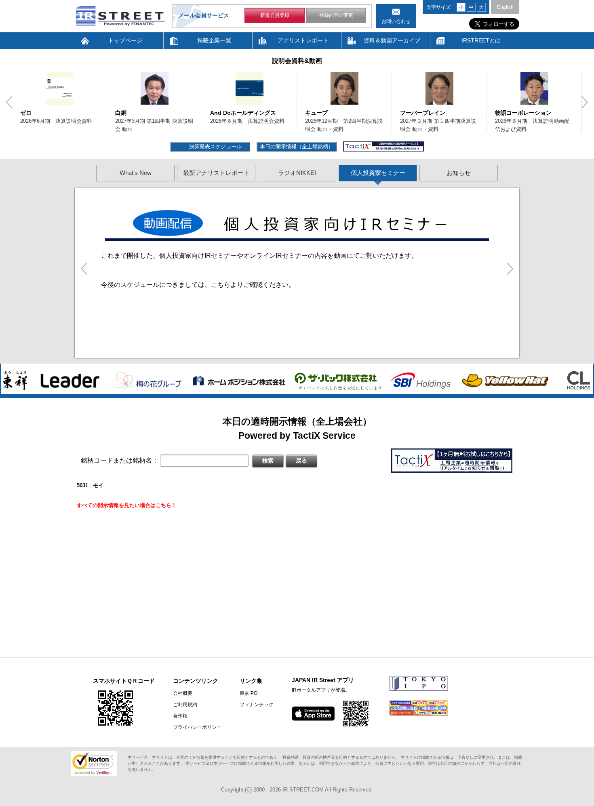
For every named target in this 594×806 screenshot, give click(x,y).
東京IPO (248, 693)
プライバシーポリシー (197, 727)
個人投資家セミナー (378, 172)
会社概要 (182, 693)
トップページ (125, 40)
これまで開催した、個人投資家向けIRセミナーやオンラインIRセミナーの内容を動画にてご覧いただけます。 (259, 255)
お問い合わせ (396, 21)
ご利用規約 (185, 704)
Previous (9, 102)
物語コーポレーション (479, 112)
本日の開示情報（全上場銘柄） (296, 146)
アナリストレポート (303, 40)
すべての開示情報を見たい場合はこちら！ (127, 505)
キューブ (272, 112)
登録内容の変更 (336, 15)
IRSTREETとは (481, 40)
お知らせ (459, 172)
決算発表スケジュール (214, 146)
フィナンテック (257, 704)
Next (584, 102)
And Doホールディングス (199, 112)
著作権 (180, 716)
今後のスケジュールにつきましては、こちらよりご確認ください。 (198, 284)
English (505, 7)
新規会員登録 (274, 15)
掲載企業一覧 (214, 40)
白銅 (76, 112)
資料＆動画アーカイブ (392, 40)
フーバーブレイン (378, 112)
